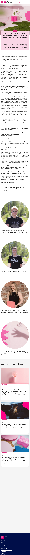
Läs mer (4, 398)
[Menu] (2, 2)
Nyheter (6, 4)
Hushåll (2, 4)
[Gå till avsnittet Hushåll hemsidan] (8, 2)
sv (27, 1)
